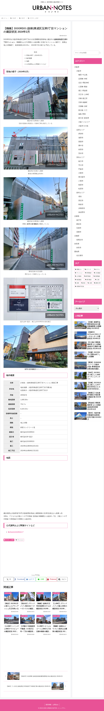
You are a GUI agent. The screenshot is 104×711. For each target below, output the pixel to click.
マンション (20, 540)
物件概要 (29, 58)
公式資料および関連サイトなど (36, 64)
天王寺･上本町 (10, 540)
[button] (62, 579)
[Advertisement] (21, 557)
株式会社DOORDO (15, 532)
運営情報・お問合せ (52, 704)
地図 (27, 61)
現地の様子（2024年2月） (34, 55)
